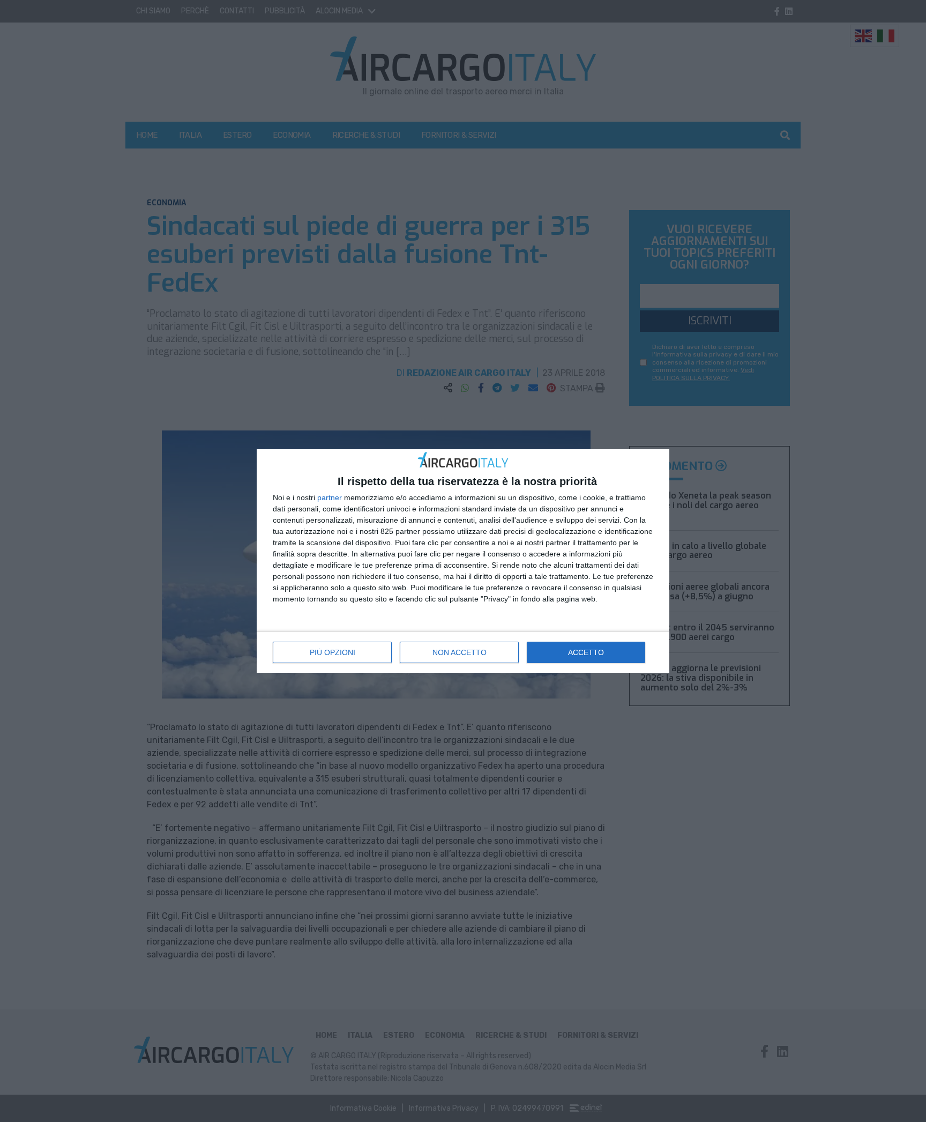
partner (329, 497)
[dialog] (463, 561)
